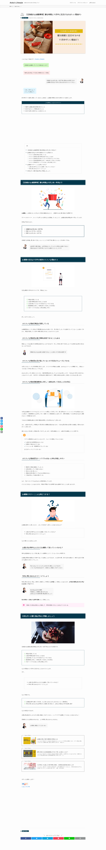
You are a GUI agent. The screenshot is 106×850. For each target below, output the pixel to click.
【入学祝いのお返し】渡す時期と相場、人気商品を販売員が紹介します (55, 765)
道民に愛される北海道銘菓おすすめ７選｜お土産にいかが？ (52, 752)
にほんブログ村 (26, 786)
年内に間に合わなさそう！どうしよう (37, 168)
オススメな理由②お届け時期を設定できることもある (41, 156)
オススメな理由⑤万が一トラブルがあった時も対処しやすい (42, 162)
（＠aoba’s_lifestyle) (39, 59)
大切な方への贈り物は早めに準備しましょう (38, 171)
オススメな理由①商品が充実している (37, 154)
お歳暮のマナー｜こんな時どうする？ (37, 164)
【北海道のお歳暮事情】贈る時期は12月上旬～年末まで (41, 150)
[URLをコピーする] (80, 838)
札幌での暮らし (25, 17)
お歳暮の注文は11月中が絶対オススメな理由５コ (40, 152)
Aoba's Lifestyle (16, 2)
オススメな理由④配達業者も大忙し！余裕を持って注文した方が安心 (44, 160)
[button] (26, 838)
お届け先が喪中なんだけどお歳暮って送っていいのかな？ (42, 166)
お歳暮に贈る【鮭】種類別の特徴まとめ (47, 739)
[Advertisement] (53, 129)
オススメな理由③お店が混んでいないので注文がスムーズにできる (44, 158)
